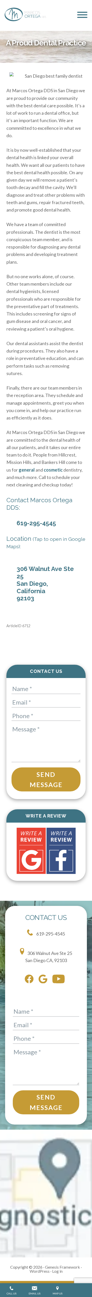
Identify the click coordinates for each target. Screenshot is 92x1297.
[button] (82, 15)
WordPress (40, 1271)
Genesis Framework (62, 1267)
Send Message (46, 779)
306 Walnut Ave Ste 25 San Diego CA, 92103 (48, 956)
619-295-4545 (36, 523)
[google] (44, 980)
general (27, 470)
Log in (57, 1271)
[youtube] (59, 980)
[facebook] (30, 980)
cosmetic (53, 470)
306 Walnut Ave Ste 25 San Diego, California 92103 (45, 583)
